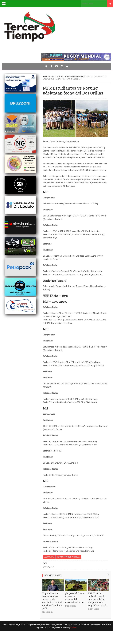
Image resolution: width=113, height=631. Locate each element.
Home (47, 76)
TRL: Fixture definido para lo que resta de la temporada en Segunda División (97, 599)
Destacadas (57, 76)
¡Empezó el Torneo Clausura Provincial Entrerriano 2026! (75, 598)
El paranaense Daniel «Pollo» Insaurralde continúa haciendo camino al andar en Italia (52, 601)
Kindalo (73, 627)
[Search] (110, 3)
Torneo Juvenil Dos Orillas (77, 76)
